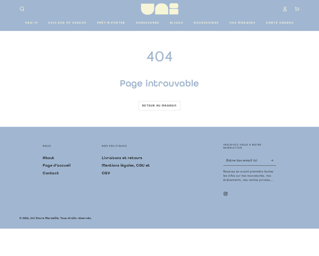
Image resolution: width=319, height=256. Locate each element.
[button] (22, 9)
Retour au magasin (159, 105)
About (48, 158)
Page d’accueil (57, 165)
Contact (51, 173)
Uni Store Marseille (44, 218)
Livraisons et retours (122, 158)
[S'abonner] (273, 160)
